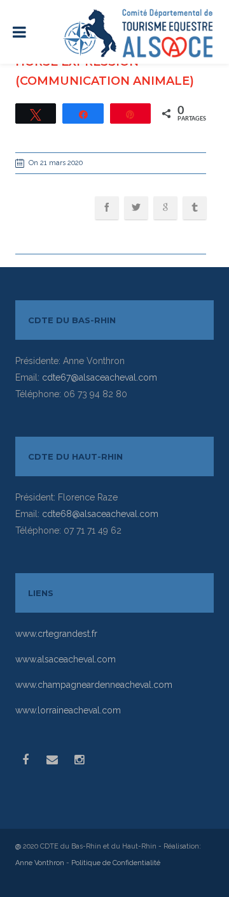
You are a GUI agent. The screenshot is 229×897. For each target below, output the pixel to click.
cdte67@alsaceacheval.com (99, 377)
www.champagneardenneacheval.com (93, 685)
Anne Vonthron (39, 863)
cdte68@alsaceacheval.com (100, 514)
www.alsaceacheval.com (65, 659)
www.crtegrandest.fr (56, 634)
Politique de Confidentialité (115, 863)
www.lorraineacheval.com (68, 710)
